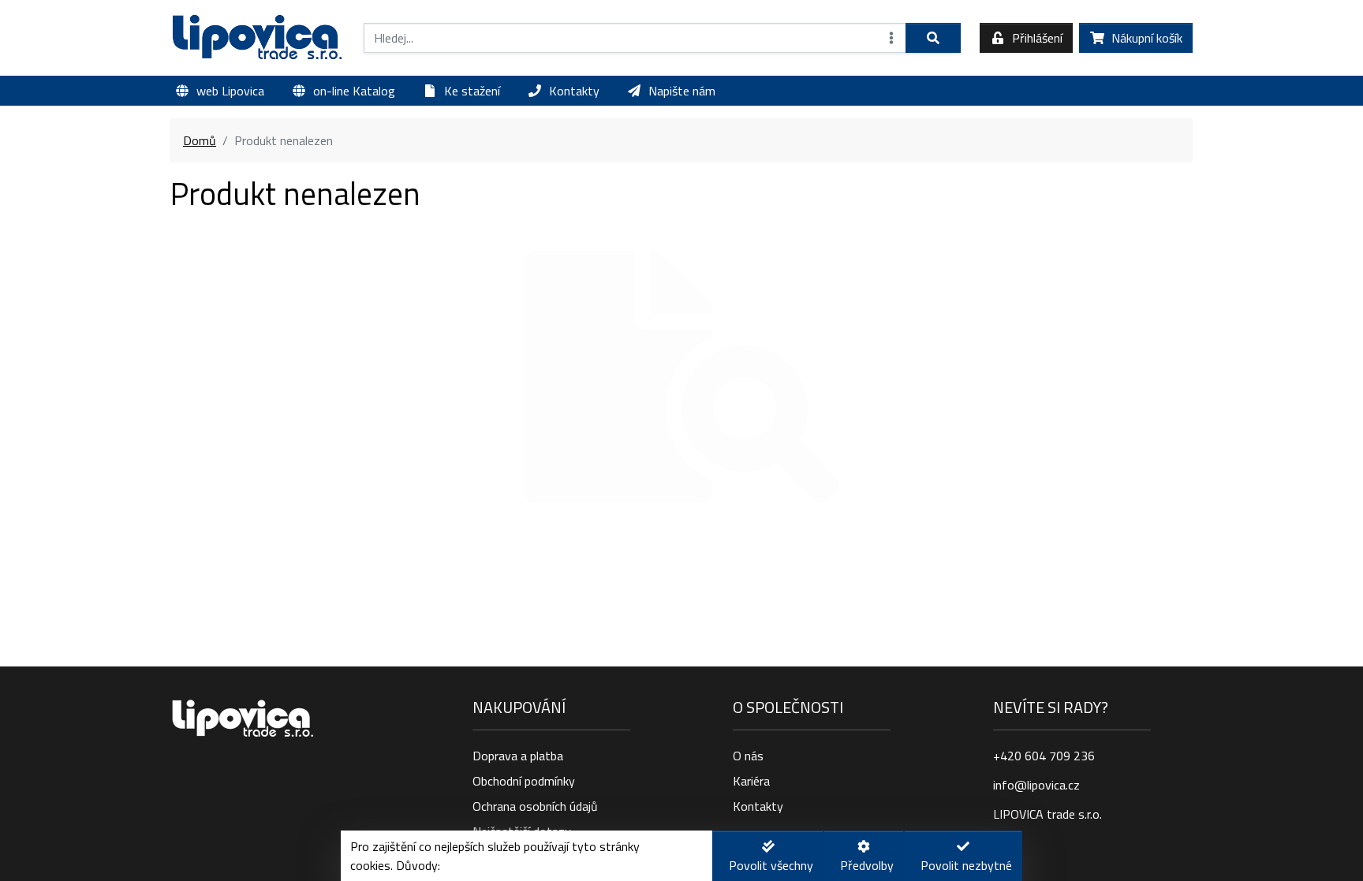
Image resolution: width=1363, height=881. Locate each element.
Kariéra (751, 780)
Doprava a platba (517, 755)
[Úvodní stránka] (257, 38)
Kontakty (758, 806)
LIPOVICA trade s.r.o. (1047, 813)
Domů (199, 140)
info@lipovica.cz (1036, 784)
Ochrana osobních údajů (535, 806)
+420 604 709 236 (1044, 755)
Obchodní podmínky (523, 780)
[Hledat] (933, 38)
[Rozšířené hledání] (891, 38)
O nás (748, 755)
